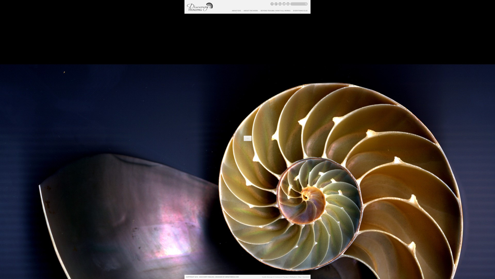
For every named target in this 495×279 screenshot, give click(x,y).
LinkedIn (280, 4)
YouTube (288, 4)
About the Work (251, 10)
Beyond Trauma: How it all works (275, 10)
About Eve (236, 10)
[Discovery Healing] (200, 7)
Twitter (284, 4)
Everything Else (300, 10)
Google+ (276, 4)
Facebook (272, 4)
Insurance (306, 277)
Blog (299, 277)
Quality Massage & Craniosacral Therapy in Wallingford (279, 277)
